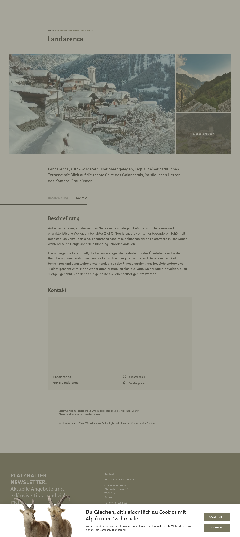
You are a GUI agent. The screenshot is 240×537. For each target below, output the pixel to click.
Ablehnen (217, 527)
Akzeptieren (216, 517)
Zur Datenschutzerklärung (110, 529)
